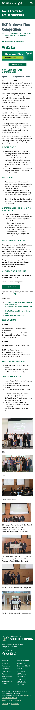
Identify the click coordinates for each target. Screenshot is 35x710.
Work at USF (21, 663)
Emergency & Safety (24, 666)
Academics (5, 663)
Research (5, 674)
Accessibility (15, 704)
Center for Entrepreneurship (12, 33)
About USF (5, 661)
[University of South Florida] (17, 638)
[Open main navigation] (31, 3)
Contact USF (19, 701)
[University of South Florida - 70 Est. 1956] (12, 3)
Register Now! (11, 287)
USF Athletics (21, 674)
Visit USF (5, 704)
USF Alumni (21, 677)
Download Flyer (17, 64)
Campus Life (6, 671)
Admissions (6, 666)
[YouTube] (7, 653)
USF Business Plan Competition (15, 35)
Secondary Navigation (13, 42)
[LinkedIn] (11, 653)
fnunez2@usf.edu (15, 294)
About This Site (7, 701)
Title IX (19, 669)
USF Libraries (21, 682)
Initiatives (27, 33)
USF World (20, 685)
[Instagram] (15, 653)
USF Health (21, 671)
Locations (5, 669)
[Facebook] (3, 653)
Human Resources (23, 661)
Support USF (21, 679)
